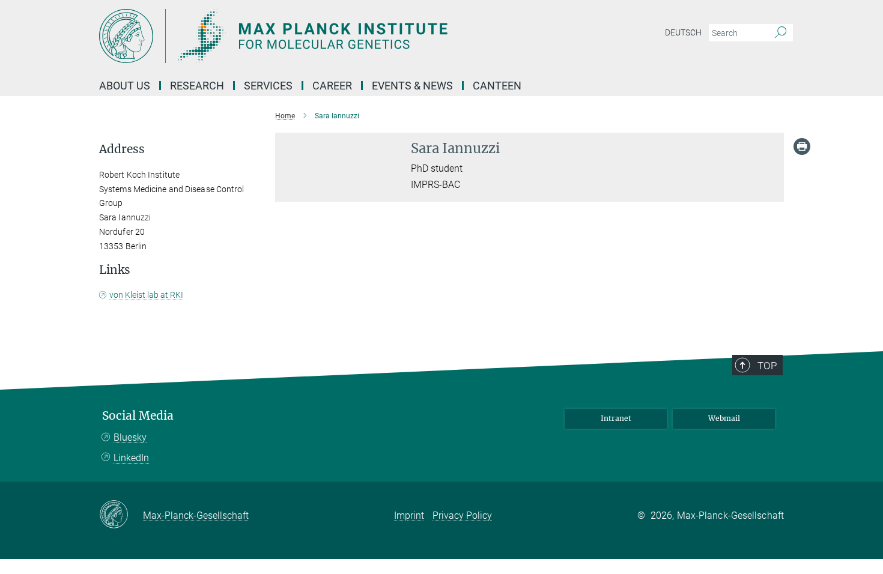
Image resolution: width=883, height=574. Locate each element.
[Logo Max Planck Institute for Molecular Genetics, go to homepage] (324, 36)
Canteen (497, 85)
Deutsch (683, 32)
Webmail (724, 418)
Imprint (409, 515)
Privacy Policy (462, 515)
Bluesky (130, 437)
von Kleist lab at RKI (146, 295)
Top (767, 366)
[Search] (780, 33)
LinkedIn (131, 458)
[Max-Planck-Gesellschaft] (121, 515)
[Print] (802, 146)
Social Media (138, 416)
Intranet (616, 418)
